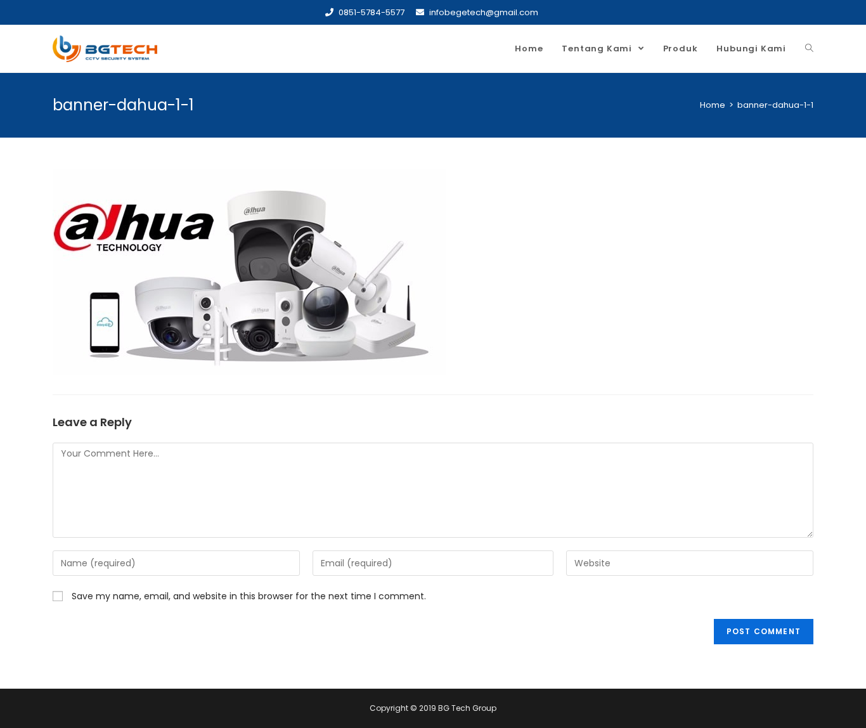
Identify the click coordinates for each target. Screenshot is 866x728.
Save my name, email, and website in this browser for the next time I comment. (249, 596)
